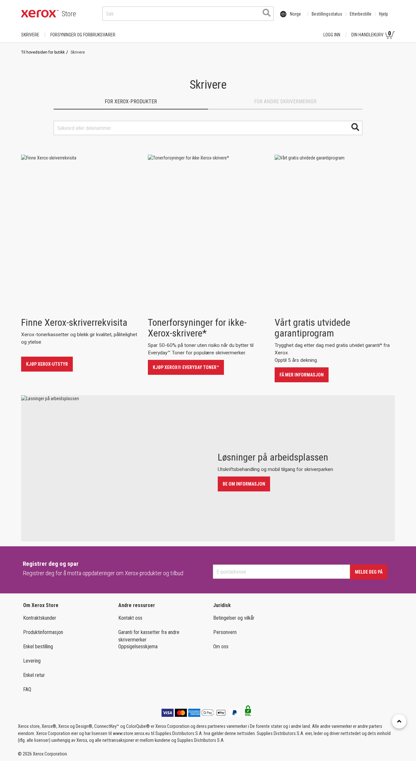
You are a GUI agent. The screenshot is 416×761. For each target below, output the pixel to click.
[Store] (39, 13)
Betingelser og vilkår (233, 618)
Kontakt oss (130, 618)
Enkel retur (34, 675)
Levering (32, 661)
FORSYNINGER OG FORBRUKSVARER (82, 34)
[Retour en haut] (399, 721)
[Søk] (266, 13)
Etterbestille (360, 14)
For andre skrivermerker (285, 101)
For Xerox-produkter (131, 101)
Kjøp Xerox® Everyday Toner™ (186, 367)
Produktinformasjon (43, 632)
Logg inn (331, 34)
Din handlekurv (371, 33)
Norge (295, 14)
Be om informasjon (244, 484)
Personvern (225, 632)
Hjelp (383, 14)
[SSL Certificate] (248, 712)
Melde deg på (369, 572)
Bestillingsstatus (327, 14)
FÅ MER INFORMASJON (302, 374)
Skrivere (30, 34)
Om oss (220, 646)
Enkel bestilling (38, 646)
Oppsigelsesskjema (138, 646)
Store (69, 14)
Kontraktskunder (39, 618)
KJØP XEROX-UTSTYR (47, 364)
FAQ (27, 689)
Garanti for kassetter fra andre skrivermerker (148, 636)
